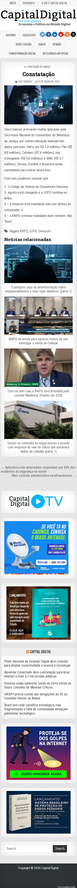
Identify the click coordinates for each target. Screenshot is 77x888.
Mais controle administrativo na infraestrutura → (44, 476)
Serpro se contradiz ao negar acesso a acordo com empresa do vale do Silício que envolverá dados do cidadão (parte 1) (38, 447)
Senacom (44, 231)
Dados (42, 44)
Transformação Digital (22, 53)
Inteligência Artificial (55, 53)
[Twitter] (42, 34)
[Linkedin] (54, 34)
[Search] (73, 34)
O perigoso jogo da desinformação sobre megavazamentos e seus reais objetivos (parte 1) (38, 289)
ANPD (24, 231)
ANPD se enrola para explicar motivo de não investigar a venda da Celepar (38, 341)
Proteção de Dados (39, 66)
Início (13, 3)
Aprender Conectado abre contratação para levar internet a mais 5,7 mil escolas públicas (37, 674)
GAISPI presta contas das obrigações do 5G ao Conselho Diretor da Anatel (35, 696)
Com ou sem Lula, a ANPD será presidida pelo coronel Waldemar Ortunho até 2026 (38, 393)
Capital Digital (40, 651)
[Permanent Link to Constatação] (38, 104)
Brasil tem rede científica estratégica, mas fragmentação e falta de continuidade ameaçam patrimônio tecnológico (36, 709)
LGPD (33, 231)
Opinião (57, 44)
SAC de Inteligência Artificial (66, 887)
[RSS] (67, 34)
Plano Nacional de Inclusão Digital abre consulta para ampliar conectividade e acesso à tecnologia (37, 663)
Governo (11, 35)
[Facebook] (48, 34)
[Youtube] (61, 34)
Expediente (29, 3)
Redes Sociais (24, 44)
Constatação (38, 74)
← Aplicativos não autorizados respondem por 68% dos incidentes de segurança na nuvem (38, 469)
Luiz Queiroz (25, 81)
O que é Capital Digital (54, 3)
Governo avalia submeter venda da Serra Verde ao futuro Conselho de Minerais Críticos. (37, 685)
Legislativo (29, 35)
